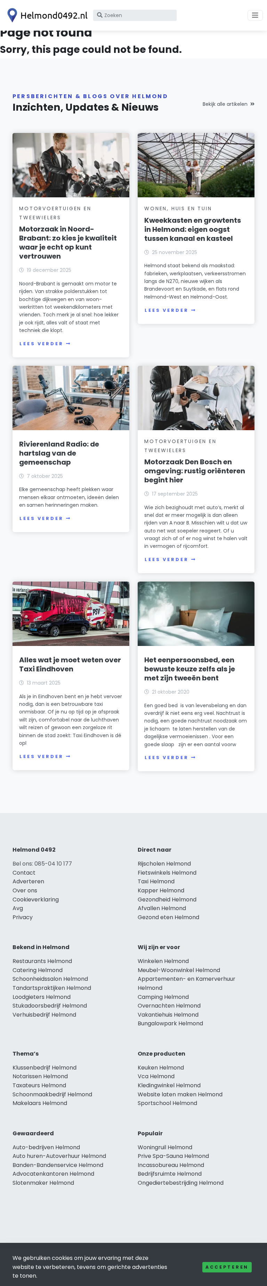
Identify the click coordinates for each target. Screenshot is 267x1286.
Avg (18, 908)
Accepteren (227, 1267)
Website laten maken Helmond (180, 1094)
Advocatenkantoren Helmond (53, 1174)
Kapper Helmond (161, 890)
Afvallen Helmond (162, 908)
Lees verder (41, 344)
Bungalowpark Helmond (170, 1023)
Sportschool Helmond (167, 1103)
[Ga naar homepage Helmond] (46, 15)
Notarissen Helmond (40, 1076)
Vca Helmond (156, 1076)
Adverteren (28, 881)
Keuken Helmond (161, 1068)
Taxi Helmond (156, 881)
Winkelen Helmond (163, 961)
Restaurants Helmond (42, 961)
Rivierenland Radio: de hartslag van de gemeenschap (59, 453)
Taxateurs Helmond (39, 1085)
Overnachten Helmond (169, 1006)
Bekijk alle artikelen (225, 104)
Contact (24, 873)
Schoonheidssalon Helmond (50, 979)
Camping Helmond (163, 997)
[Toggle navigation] (255, 15)
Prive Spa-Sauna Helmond (173, 1156)
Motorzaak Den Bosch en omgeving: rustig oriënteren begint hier (194, 471)
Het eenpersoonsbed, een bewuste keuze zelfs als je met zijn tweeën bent (189, 669)
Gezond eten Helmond (168, 917)
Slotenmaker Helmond (43, 1183)
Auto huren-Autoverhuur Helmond (59, 1156)
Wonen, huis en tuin (178, 208)
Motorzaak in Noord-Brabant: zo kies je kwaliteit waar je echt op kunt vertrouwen (68, 242)
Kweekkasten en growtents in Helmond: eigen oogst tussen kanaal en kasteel (192, 229)
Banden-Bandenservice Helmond (58, 1165)
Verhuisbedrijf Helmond (44, 1015)
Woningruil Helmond (165, 1147)
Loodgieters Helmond (42, 997)
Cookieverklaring (36, 900)
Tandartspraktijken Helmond (52, 988)
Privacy (23, 917)
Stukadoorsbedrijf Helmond (50, 1006)
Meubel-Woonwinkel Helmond (179, 970)
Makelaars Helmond (40, 1103)
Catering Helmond (38, 970)
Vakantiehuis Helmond (168, 1015)
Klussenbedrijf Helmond (44, 1068)
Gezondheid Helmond (167, 900)
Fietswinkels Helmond (167, 873)
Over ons (25, 890)
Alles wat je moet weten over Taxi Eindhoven (70, 664)
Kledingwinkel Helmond (169, 1085)
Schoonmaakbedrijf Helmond (52, 1094)
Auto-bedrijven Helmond (46, 1147)
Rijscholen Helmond (164, 864)
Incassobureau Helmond (171, 1165)
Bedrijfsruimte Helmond (170, 1174)
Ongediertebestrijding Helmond (181, 1183)
